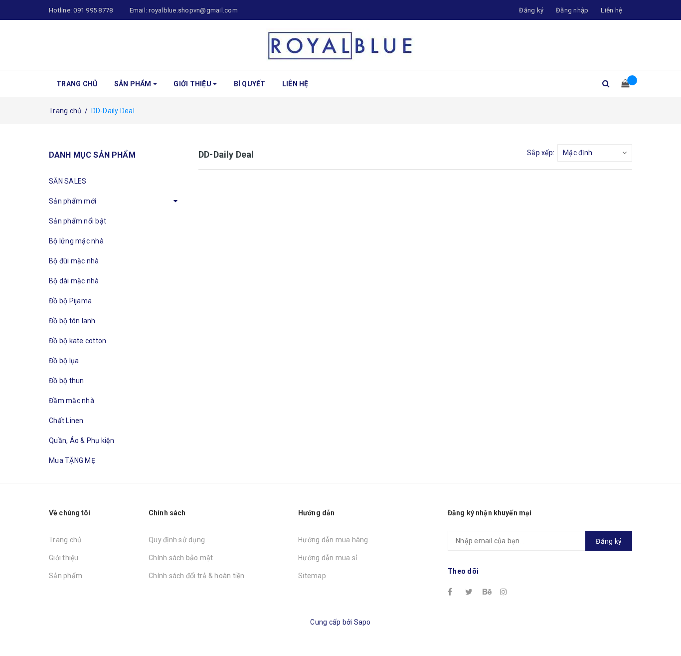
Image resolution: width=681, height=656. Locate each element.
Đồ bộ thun (66, 381)
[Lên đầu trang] (664, 626)
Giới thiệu (193, 84)
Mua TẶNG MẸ (72, 460)
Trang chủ (76, 84)
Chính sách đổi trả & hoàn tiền (197, 576)
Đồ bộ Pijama (70, 301)
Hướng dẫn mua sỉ (327, 558)
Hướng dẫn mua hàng (333, 540)
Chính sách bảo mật (181, 558)
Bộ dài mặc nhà (74, 281)
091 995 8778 (93, 10)
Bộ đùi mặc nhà (74, 261)
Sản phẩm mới (72, 201)
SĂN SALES (67, 181)
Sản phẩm (133, 84)
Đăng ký (609, 541)
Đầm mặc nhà (71, 401)
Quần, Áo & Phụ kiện (81, 440)
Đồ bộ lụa (64, 361)
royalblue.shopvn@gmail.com (193, 10)
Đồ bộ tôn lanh (72, 321)
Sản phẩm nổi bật (77, 221)
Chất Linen (66, 421)
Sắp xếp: (540, 153)
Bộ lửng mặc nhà (76, 241)
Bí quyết (250, 84)
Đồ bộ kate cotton (77, 341)
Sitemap (312, 576)
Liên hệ (611, 10)
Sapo (362, 622)
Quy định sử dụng (177, 540)
